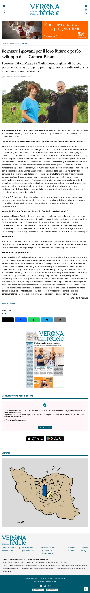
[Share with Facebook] (21, 319)
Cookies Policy (84, 549)
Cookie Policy (52, 590)
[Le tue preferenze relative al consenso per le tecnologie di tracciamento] (86, 589)
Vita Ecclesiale (14, 44)
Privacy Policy (71, 549)
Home (4, 44)
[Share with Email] (60, 319)
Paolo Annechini (23, 76)
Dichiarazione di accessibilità (9, 549)
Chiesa (24, 44)
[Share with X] (8, 319)
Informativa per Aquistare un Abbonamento (47, 551)
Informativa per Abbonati (28, 549)
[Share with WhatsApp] (34, 319)
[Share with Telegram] (47, 319)
